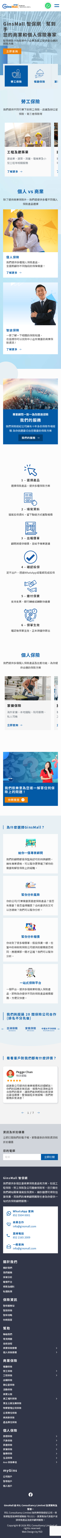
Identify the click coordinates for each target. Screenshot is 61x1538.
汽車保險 (7, 1440)
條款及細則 (8, 1286)
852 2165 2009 (21, 1237)
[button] (56, 5)
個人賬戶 (7, 1485)
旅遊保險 (7, 1436)
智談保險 (7, 1310)
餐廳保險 (7, 1366)
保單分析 (7, 1277)
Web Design (28, 1531)
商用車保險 (8, 1417)
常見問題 (7, 1338)
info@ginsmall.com (24, 1226)
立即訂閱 (49, 1157)
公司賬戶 (7, 1476)
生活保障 (7, 1457)
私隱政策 (7, 1291)
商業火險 (7, 1394)
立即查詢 (12, 51)
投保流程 (7, 1343)
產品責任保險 (10, 1422)
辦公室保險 (8, 1384)
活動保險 (7, 1389)
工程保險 (7, 1375)
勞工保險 (7, 1371)
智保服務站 (8, 1305)
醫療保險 (7, 1453)
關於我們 (7, 1267)
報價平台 (7, 1281)
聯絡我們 (7, 1334)
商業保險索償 (10, 1348)
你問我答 (14, 800)
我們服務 (7, 1272)
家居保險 (7, 1445)
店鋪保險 (7, 1380)
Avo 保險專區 (10, 1462)
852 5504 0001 (21, 1215)
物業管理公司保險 (12, 1407)
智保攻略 (7, 1315)
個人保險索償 (10, 1352)
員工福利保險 (10, 1398)
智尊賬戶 (7, 1481)
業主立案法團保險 (12, 1403)
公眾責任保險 (10, 1412)
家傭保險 (7, 1449)
